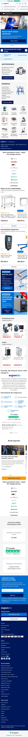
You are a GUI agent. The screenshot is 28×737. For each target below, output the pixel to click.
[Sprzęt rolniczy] (23, 111)
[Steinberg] (14, 168)
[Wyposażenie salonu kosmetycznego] (5, 132)
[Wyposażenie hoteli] (14, 121)
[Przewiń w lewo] (1, 13)
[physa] (14, 177)
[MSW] (14, 165)
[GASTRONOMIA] (14, 71)
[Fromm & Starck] (14, 183)
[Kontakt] (19, 3)
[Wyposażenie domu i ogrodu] (5, 111)
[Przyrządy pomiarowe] (14, 111)
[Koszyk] (25, 3)
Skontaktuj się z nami (14, 614)
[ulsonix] (14, 171)
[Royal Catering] (14, 159)
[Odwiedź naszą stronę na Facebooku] (4, 659)
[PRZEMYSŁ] (14, 93)
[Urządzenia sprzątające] (23, 121)
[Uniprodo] (14, 186)
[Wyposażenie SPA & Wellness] (14, 132)
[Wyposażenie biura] (5, 121)
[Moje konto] (22, 3)
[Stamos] (14, 162)
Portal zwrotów (14, 619)
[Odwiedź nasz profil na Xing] (9, 659)
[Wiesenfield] (14, 180)
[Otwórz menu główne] (1, 3)
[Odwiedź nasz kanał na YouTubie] (2, 659)
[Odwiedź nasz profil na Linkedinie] (7, 659)
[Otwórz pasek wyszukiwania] (17, 3)
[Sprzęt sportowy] (23, 132)
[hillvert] (14, 174)
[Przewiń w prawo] (26, 13)
